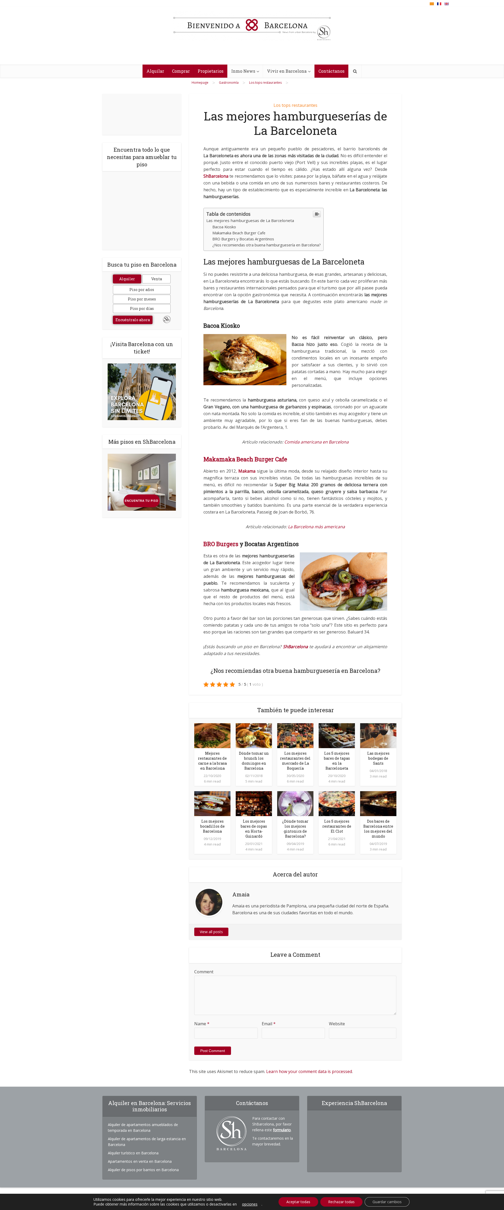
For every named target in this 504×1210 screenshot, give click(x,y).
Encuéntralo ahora (133, 319)
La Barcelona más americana (316, 527)
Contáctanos (331, 71)
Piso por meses (142, 299)
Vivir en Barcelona (287, 71)
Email (269, 1024)
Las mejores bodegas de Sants (378, 758)
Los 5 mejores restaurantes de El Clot (336, 826)
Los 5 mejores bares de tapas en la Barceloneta (337, 761)
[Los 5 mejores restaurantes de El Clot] (337, 803)
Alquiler (127, 278)
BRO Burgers (221, 544)
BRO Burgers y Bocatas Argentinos (243, 238)
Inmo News (243, 71)
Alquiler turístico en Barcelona (133, 1152)
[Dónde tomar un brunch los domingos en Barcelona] (254, 735)
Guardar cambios (387, 1201)
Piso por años (141, 289)
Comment (203, 972)
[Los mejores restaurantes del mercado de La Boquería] (295, 735)
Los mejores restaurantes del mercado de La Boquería (295, 761)
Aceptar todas (298, 1201)
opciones (250, 1204)
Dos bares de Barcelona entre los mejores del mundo (378, 829)
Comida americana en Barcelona (316, 442)
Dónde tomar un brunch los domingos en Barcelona (254, 761)
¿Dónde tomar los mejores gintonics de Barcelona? (295, 829)
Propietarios (210, 71)
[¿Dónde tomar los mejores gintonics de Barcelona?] (295, 803)
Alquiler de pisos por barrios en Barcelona (143, 1169)
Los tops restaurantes (295, 105)
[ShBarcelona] (252, 26)
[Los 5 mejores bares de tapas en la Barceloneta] (337, 735)
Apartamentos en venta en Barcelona (140, 1161)
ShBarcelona (215, 176)
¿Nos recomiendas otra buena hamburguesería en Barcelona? (266, 244)
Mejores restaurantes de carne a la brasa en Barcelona (212, 761)
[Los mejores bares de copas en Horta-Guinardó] (254, 803)
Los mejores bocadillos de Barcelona (212, 826)
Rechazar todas (341, 1201)
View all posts (211, 931)
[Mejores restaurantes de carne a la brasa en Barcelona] (212, 735)
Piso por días (142, 308)
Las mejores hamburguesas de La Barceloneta (250, 220)
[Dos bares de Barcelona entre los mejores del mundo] (378, 803)
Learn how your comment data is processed (309, 1071)
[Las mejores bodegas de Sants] (378, 735)
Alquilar (155, 71)
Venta (156, 278)
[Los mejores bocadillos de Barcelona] (212, 803)
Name (201, 1024)
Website (337, 1024)
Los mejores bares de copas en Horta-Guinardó (254, 829)
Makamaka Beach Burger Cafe (238, 232)
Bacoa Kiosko (224, 226)
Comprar (181, 71)
